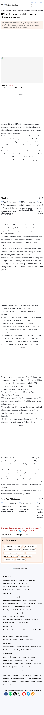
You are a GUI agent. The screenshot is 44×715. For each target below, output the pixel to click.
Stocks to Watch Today (30, 546)
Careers (5, 685)
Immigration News (19, 660)
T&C (21, 675)
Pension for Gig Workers (35, 603)
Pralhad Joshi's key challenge (10, 597)
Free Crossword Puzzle (9, 650)
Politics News (14, 670)
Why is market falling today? (32, 619)
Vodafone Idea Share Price (24, 589)
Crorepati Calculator (22, 630)
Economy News (33, 667)
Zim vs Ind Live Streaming (11, 556)
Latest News (6, 657)
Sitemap (33, 681)
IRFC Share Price (23, 583)
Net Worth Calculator (36, 630)
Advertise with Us (24, 681)
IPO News (33, 657)
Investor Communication (17, 678)
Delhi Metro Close (7, 606)
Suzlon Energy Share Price (10, 580)
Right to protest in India (29, 600)
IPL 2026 (28, 650)
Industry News (37, 663)
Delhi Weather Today (26, 556)
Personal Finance (20, 559)
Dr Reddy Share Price (9, 589)
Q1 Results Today (30, 553)
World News (28, 663)
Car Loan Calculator (8, 636)
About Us (15, 675)
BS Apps (12, 685)
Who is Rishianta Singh (29, 549)
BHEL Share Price (24, 586)
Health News (23, 667)
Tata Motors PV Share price (10, 586)
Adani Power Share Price (9, 583)
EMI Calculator (7, 633)
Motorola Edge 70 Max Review (12, 549)
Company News (16, 657)
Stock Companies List (8, 646)
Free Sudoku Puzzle (36, 646)
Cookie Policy (38, 675)
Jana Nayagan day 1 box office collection (13, 616)
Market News (25, 657)
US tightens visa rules (22, 622)
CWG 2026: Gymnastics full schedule (12, 619)
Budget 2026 (20, 650)
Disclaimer (6, 678)
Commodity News (7, 660)
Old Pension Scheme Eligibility (22, 606)
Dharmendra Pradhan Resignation (12, 600)
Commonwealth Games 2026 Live (13, 546)
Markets (27, 10)
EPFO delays (23, 603)
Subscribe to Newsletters (23, 646)
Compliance (6, 681)
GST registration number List (33, 678)
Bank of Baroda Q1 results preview (12, 613)
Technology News (8, 559)
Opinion (40, 10)
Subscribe (39, 681)
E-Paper (20, 10)
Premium (8, 10)
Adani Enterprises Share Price (27, 580)
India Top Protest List (26, 610)
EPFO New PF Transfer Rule (10, 603)
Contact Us (14, 681)
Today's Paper (7, 675)
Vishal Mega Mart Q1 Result (10, 610)
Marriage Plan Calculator (26, 639)
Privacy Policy (28, 675)
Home (3, 10)
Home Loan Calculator (22, 636)
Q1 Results (23, 597)
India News (6, 670)
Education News (7, 667)
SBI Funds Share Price (9, 622)
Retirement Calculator (29, 633)
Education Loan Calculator (10, 639)
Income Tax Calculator (9, 630)
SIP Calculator (17, 633)
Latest (14, 10)
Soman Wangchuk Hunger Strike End (13, 553)
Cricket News (29, 660)
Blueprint (34, 10)
